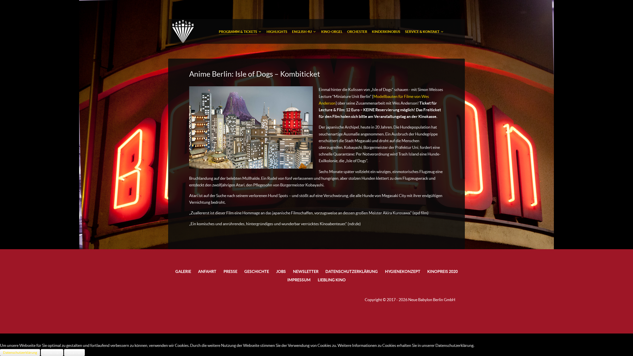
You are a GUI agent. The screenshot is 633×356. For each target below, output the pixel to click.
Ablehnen (74, 353)
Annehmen (52, 353)
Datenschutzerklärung (20, 353)
